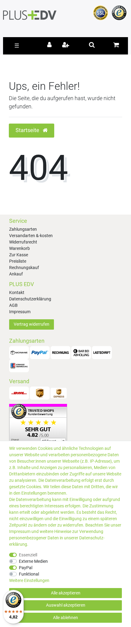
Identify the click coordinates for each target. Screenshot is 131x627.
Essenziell (28, 554)
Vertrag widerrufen (31, 324)
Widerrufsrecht (23, 242)
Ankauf (16, 273)
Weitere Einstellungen (29, 580)
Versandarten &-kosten (31, 235)
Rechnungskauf (24, 267)
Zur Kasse (18, 254)
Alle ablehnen (65, 617)
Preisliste (17, 261)
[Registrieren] (66, 45)
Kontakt (16, 292)
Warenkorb (19, 248)
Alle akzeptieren (65, 592)
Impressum (19, 311)
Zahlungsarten (23, 229)
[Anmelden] (50, 45)
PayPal (25, 567)
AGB (13, 305)
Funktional (29, 574)
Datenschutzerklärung (30, 298)
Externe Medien (33, 561)
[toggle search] (92, 45)
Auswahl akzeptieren (65, 605)
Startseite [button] (28, 130)
